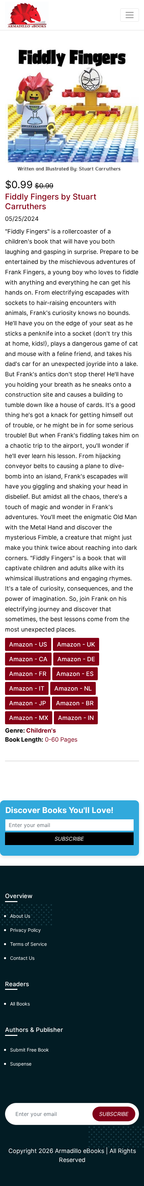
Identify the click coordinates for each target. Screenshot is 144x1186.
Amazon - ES (75, 673)
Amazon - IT (27, 688)
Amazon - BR (75, 703)
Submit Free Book (29, 1050)
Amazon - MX (28, 717)
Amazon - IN (76, 717)
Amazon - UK (76, 644)
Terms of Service (28, 944)
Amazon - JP (27, 703)
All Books (20, 1004)
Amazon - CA (28, 659)
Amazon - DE (76, 659)
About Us (20, 916)
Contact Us (22, 958)
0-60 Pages (61, 739)
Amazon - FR (28, 673)
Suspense (20, 1064)
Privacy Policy (25, 930)
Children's (41, 730)
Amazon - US (28, 644)
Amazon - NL (73, 688)
